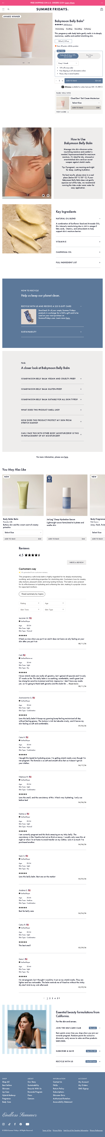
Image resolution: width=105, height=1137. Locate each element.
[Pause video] (48, 195)
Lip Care (5, 1092)
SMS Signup (83, 1088)
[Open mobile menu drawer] (3, 9)
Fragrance (6, 1098)
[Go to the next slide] (29, 63)
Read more (73, 684)
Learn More (70, 2)
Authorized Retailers (61, 1098)
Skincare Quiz (59, 1095)
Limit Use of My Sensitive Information (76, 1130)
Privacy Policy (57, 1130)
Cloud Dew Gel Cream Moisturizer (85, 98)
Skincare (5, 1088)
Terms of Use (47, 1130)
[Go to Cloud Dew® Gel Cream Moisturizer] (62, 103)
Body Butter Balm (10, 518)
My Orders (83, 1085)
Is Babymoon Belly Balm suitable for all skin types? (49, 399)
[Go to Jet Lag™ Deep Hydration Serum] (66, 495)
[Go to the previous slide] (24, 63)
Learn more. (61, 1040)
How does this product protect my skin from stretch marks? (46, 421)
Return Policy (58, 1088)
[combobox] (30, 603)
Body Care (6, 1102)
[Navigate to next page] (60, 998)
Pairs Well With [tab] (63, 93)
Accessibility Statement (62, 1102)
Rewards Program (35, 1092)
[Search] (8, 9)
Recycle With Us (34, 1088)
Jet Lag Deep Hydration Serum (61, 519)
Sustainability (28, 331)
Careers (31, 1098)
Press (30, 1095)
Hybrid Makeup (8, 1095)
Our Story (32, 1082)
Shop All (5, 1082)
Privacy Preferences (96, 1130)
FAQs (55, 1085)
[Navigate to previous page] (45, 998)
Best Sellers (7, 1085)
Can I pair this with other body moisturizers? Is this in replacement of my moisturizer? (50, 434)
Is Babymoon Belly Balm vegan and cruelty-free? (48, 378)
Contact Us (57, 1082)
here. (68, 318)
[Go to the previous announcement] (3, 3)
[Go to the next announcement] (101, 3)
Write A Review (76, 562)
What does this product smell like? (40, 409)
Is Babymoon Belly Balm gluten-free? (41, 389)
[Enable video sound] (43, 195)
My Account (83, 1082)
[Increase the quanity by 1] (62, 80)
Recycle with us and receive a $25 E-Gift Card (46, 306)
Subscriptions (58, 1092)
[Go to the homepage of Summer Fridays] (52, 9)
